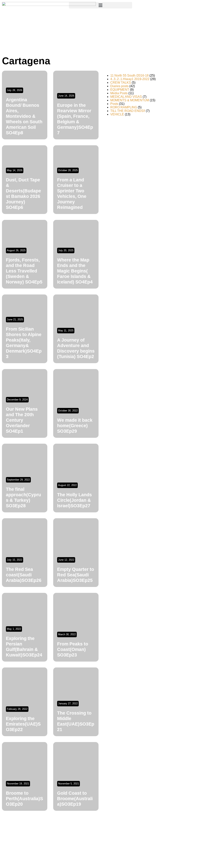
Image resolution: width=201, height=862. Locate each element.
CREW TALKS (120, 82)
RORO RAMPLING (123, 107)
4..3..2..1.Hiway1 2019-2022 (129, 79)
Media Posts (119, 93)
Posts (114, 103)
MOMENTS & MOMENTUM (129, 100)
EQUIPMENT (119, 89)
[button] (100, 5)
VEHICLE (117, 114)
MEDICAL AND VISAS (126, 96)
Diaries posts (119, 86)
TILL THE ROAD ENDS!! (127, 110)
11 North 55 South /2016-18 (129, 75)
